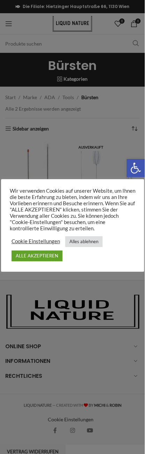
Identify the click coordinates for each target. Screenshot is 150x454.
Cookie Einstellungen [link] (36, 241)
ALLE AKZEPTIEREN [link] (37, 255)
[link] (136, 168)
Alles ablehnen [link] (83, 241)
